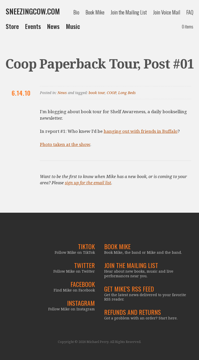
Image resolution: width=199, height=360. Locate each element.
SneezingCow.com (33, 11)
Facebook (82, 284)
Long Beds (127, 92)
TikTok (86, 246)
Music (73, 26)
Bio (76, 12)
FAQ (189, 12)
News (53, 26)
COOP (111, 92)
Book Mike (95, 12)
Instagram (81, 303)
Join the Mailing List (129, 12)
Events (33, 26)
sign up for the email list (88, 183)
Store (12, 26)
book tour (97, 92)
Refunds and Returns (132, 312)
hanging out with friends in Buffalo (140, 131)
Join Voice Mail (166, 12)
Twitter (84, 265)
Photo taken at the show (65, 144)
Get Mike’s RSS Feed (129, 289)
